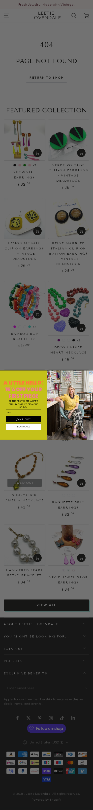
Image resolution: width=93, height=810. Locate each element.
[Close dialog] (90, 372)
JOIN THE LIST (23, 419)
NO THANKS (23, 426)
